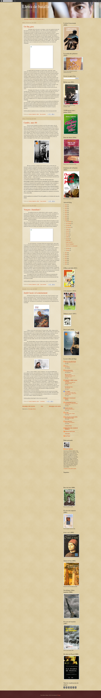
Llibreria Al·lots (68, 425)
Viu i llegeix (67, 391)
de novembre (68, 223)
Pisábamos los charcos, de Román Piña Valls (70, 376)
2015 (66, 256)
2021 (66, 214)
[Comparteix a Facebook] (52, 114)
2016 (66, 254)
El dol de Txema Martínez (69, 422)
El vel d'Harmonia (69, 370)
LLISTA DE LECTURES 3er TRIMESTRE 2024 (70, 383)
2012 (66, 262)
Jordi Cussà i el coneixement (35, 292)
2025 (66, 206)
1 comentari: (42, 401)
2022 (66, 212)
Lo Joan (66, 412)
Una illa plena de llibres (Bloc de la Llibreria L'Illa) (71, 417)
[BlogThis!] (49, 114)
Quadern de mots (68, 408)
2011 (66, 264)
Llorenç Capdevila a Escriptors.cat (33, 19)
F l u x (66, 365)
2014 (66, 258)
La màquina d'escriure (69, 371)
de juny (67, 233)
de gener (68, 250)
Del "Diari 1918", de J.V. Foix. (70, 362)
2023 (66, 210)
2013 (66, 260)
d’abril (67, 236)
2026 (66, 204)
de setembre (68, 227)
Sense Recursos (68, 421)
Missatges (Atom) (32, 409)
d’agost (67, 229)
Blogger (58, 695)
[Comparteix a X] (51, 114)
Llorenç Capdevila (69, 449)
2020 (66, 216)
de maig (67, 234)
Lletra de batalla (35, 6)
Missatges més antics (55, 406)
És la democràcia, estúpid (70, 413)
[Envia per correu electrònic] (48, 114)
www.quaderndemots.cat (69, 409)
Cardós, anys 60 (30, 122)
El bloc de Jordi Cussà (70, 431)
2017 (66, 252)
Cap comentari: (43, 114)
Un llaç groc (29, 26)
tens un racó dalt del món (70, 361)
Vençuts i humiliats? (32, 209)
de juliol (67, 231)
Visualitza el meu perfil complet (70, 468)
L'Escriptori (67, 433)
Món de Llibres (68, 374)
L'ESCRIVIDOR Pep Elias (70, 402)
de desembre (68, 221)
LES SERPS (67, 366)
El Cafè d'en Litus (68, 386)
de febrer (68, 248)
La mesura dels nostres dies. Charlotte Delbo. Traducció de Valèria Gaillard (70, 393)
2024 (66, 208)
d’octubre (68, 225)
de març (68, 238)
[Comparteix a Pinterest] (53, 114)
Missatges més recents (28, 406)
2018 (66, 220)
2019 (66, 218)
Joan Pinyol (67, 436)
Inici (42, 406)
